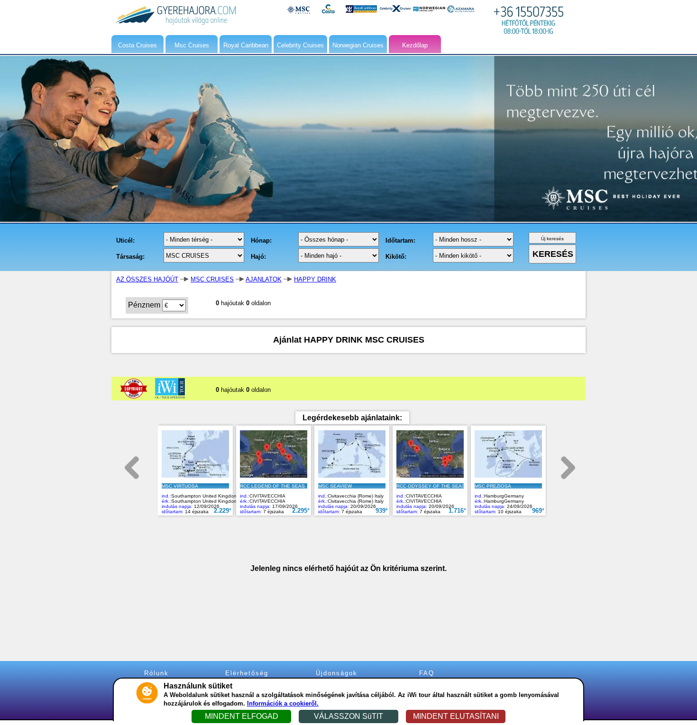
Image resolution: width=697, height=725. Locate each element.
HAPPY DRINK (315, 279)
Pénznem (144, 305)
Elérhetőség (246, 673)
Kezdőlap (415, 45)
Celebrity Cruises (300, 45)
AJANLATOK (264, 279)
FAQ (426, 673)
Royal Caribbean (245, 45)
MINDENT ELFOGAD (241, 716)
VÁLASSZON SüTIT (348, 716)
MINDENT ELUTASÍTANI (456, 716)
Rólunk (156, 673)
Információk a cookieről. (283, 703)
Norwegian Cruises (358, 45)
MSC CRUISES (212, 279)
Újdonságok (337, 673)
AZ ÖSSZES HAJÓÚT (147, 279)
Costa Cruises (137, 45)
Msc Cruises (191, 45)
